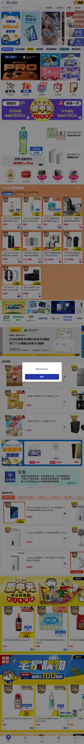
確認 (42, 377)
